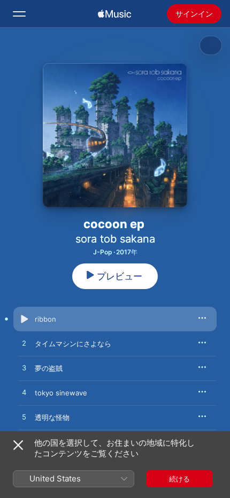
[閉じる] (18, 445)
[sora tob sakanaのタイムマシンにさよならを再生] (24, 343)
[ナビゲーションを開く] (19, 14)
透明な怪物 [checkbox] (52, 417)
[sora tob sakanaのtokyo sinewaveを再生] (24, 393)
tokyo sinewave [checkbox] (61, 392)
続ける (179, 478)
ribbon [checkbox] (45, 319)
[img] (114, 14)
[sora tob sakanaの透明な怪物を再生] (24, 417)
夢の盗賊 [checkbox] (49, 368)
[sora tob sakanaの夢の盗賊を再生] (24, 368)
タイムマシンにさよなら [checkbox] (73, 343)
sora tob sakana (115, 238)
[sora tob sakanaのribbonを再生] (24, 319)
